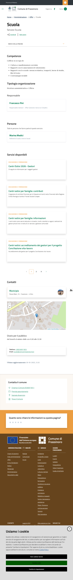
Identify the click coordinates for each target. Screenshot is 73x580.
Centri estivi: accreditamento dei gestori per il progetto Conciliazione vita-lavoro (35, 247)
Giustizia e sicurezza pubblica (44, 485)
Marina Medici (16, 135)
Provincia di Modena (11, 3)
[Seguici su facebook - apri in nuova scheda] (54, 9)
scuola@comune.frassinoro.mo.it (24, 352)
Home (9, 17)
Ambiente (41, 453)
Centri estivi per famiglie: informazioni (27, 218)
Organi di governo (13, 453)
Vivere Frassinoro (57, 449)
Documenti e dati (12, 475)
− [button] (9, 307)
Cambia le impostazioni (36, 569)
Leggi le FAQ (26, 523)
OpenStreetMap (55, 329)
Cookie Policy (43, 549)
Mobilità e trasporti (44, 496)
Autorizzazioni (42, 463)
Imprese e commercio (41, 491)
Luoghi (55, 456)
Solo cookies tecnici (36, 557)
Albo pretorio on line (44, 523)
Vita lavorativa (42, 514)
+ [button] (9, 304)
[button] (65, 9)
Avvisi (24, 460)
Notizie (25, 453)
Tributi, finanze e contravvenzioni (43, 506)
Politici (9, 466)
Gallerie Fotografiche (57, 463)
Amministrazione (20, 17)
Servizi (43, 448)
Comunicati (26, 457)
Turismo (40, 511)
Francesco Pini (16, 103)
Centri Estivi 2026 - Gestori (22, 166)
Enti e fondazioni (12, 463)
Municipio (14, 290)
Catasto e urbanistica (41, 467)
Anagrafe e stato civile (43, 458)
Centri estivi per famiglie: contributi (26, 191)
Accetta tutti (36, 563)
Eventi (55, 459)
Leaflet (48, 329)
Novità (28, 448)
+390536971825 (21, 349)
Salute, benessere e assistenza (44, 500)
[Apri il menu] (3, 9)
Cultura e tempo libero (43, 473)
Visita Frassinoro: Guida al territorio (58, 469)
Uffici (31, 17)
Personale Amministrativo (12, 470)
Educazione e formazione (42, 479)
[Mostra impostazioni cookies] (71, 290)
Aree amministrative (13, 457)
